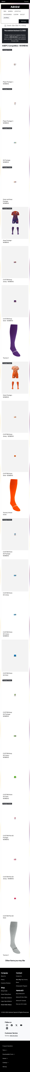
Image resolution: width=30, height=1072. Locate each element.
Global (3, 1)
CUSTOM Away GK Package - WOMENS (7, 714)
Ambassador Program (21, 986)
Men (5, 11)
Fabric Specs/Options (6, 997)
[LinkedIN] (7, 1028)
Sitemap (5, 1066)
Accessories (8, 14)
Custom (16, 14)
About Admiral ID (20, 993)
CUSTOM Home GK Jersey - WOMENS (7, 634)
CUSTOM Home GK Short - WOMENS (7, 796)
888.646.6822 (14, 1035)
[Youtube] (21, 1025)
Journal (6, 17)
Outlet (22, 14)
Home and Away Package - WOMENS (7, 201)
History (2, 979)
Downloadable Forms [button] (8, 1054)
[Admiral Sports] (15, 7)
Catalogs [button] (5, 1062)
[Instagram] (7, 1025)
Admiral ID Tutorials (21, 1000)
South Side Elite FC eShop (16, 26)
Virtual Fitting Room (6, 994)
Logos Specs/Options (6, 1001)
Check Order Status (6, 1004)
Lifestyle (17, 11)
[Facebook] (12, 1025)
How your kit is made (21, 1004)
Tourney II (5, 358)
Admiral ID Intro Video (21, 997)
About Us (3, 976)
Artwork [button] (5, 1058)
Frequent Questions (8, 1046)
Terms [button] (4, 1050)
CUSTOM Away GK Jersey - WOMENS (7, 755)
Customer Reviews (5, 983)
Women (10, 11)
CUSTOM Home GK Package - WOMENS (7, 553)
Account (26, 1)
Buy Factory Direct (22, 981)
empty (24, 21)
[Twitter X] (16, 1025)
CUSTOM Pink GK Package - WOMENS (8, 837)
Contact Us (19, 976)
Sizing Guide (4, 990)
